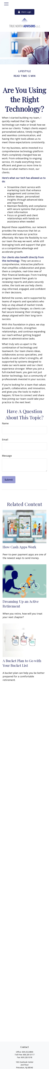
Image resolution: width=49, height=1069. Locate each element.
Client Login (26, 12)
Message (7, 455)
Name (5, 423)
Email (5, 439)
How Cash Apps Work (19, 547)
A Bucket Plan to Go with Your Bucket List (22, 663)
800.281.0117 (28, 1054)
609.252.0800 (27, 1052)
